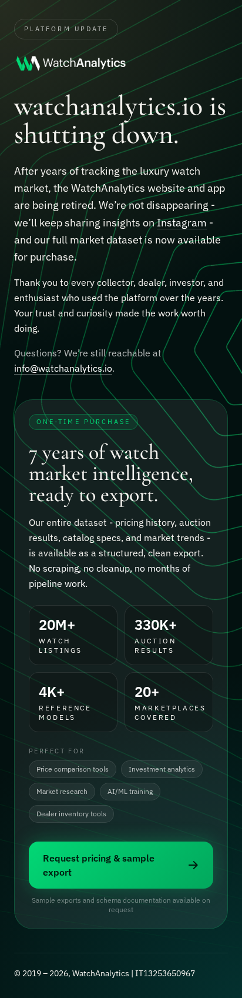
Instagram (182, 222)
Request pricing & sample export (98, 865)
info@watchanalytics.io (63, 368)
